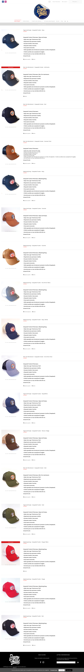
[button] (67, 21)
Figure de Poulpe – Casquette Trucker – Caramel (34, 208)
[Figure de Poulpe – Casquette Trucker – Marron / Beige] (10, 442)
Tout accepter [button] (61, 670)
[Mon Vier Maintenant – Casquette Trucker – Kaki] (10, 479)
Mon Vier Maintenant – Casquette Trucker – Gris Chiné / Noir (37, 356)
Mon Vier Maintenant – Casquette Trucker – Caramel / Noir (37, 141)
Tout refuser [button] (69, 670)
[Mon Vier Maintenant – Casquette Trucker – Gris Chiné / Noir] (10, 368)
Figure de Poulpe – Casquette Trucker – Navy (33, 30)
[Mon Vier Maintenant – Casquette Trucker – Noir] (10, 115)
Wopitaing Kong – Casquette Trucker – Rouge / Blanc (35, 542)
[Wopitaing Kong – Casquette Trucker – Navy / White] (10, 330)
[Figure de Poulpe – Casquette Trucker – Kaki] (10, 516)
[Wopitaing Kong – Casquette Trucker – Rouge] (10, 590)
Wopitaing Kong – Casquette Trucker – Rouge (34, 579)
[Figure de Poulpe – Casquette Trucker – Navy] (10, 41)
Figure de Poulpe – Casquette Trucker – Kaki (33, 505)
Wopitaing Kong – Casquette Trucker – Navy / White (35, 319)
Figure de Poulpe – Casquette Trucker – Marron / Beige (36, 430)
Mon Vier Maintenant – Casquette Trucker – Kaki (34, 468)
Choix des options (27, 311)
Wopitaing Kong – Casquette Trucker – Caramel (34, 245)
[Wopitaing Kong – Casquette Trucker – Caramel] (10, 256)
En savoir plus (54, 670)
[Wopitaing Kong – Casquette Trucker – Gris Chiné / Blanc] (10, 293)
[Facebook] (40, 662)
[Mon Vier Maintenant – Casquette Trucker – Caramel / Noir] (10, 152)
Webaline (14, 667)
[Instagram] (43, 662)
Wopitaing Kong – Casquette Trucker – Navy (33, 171)
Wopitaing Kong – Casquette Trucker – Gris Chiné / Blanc (36, 282)
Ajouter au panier (27, 59)
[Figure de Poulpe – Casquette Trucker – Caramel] (10, 219)
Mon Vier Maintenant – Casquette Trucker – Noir (34, 104)
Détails (34, 59)
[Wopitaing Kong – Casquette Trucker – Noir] (10, 627)
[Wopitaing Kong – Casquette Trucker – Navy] (10, 182)
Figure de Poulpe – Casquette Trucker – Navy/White (35, 393)
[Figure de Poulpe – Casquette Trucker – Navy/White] (10, 405)
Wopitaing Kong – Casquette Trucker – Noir (33, 616)
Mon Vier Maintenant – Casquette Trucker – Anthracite (36, 67)
